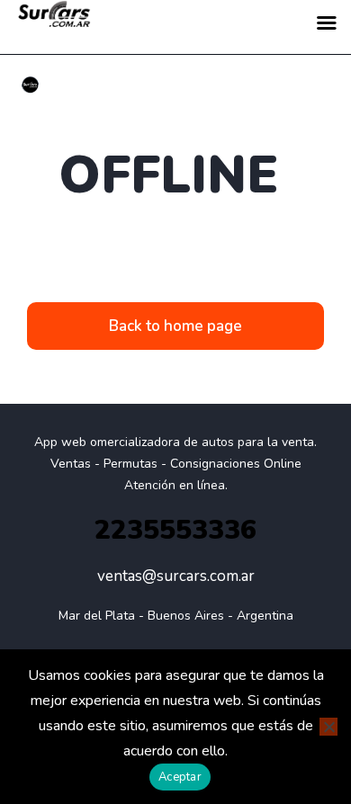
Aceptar (180, 777)
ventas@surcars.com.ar (176, 576)
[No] (329, 727)
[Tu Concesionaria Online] (31, 85)
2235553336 (175, 530)
